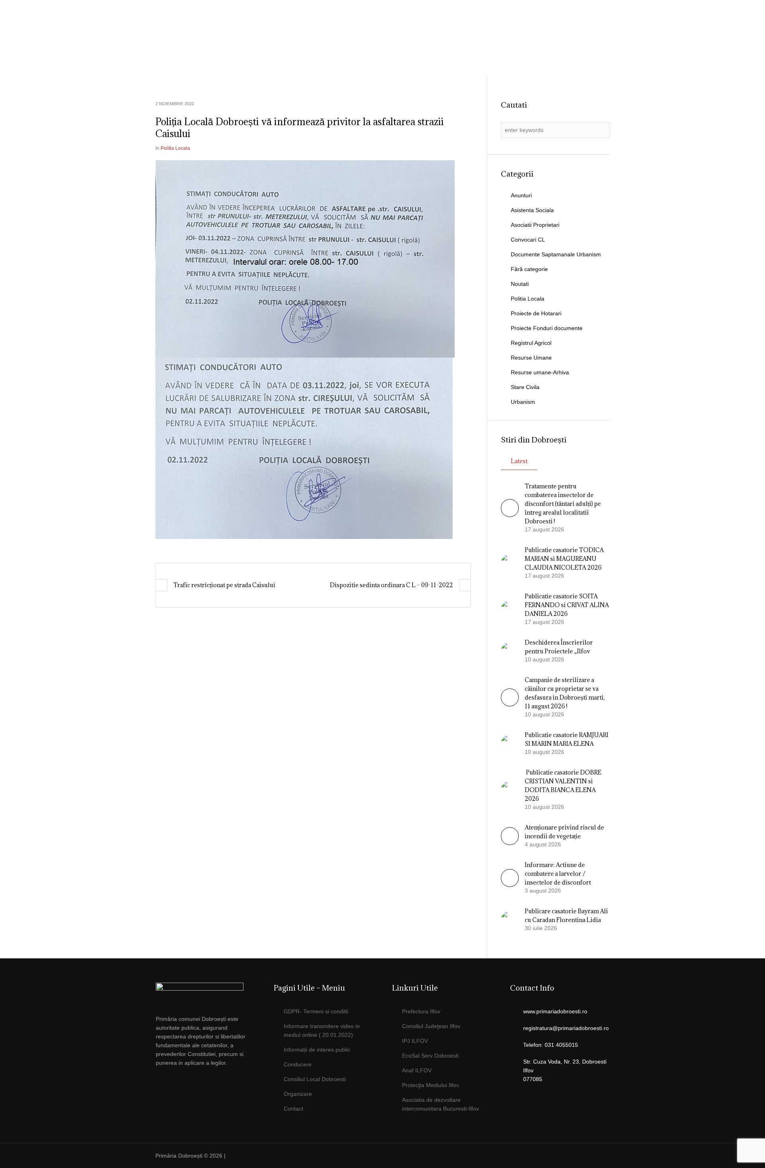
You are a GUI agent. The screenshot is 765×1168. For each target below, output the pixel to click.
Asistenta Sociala (532, 210)
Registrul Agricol (531, 343)
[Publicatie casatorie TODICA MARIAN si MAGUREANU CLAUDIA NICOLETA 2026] (510, 562)
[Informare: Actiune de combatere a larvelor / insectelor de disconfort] (510, 885)
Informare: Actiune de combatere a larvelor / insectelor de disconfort (558, 873)
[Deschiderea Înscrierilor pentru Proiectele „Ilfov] (510, 650)
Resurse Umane (531, 357)
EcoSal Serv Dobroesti (430, 1055)
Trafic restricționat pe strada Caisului (224, 585)
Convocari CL (528, 239)
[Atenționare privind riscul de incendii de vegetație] (510, 843)
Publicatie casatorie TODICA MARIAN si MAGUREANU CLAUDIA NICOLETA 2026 (564, 558)
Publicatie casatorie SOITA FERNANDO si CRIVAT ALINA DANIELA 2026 (567, 604)
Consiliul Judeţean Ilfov (431, 1026)
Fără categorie (529, 269)
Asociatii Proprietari (535, 225)
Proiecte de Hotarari (536, 313)
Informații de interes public (317, 1049)
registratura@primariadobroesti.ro (566, 1028)
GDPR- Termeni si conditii (316, 1011)
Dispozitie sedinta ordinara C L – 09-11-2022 (391, 585)
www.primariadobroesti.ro (555, 1011)
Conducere (298, 1064)
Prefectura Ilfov (421, 1011)
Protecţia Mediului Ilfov (430, 1085)
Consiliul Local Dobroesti (315, 1079)
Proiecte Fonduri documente (547, 328)
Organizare (298, 1094)
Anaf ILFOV (417, 1070)
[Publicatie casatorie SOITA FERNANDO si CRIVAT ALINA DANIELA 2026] (510, 609)
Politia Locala (175, 148)
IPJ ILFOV (415, 1041)
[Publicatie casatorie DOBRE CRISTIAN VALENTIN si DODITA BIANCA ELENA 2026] (510, 789)
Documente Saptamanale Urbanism (556, 254)
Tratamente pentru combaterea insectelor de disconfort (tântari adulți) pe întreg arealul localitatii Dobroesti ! (563, 503)
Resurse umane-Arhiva (540, 372)
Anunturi (521, 195)
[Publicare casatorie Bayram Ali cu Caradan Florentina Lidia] (510, 919)
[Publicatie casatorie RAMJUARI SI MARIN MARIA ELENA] (510, 743)
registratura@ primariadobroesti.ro (562, 26)
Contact (293, 1108)
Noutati (520, 284)
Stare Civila (525, 387)
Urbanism (523, 402)
